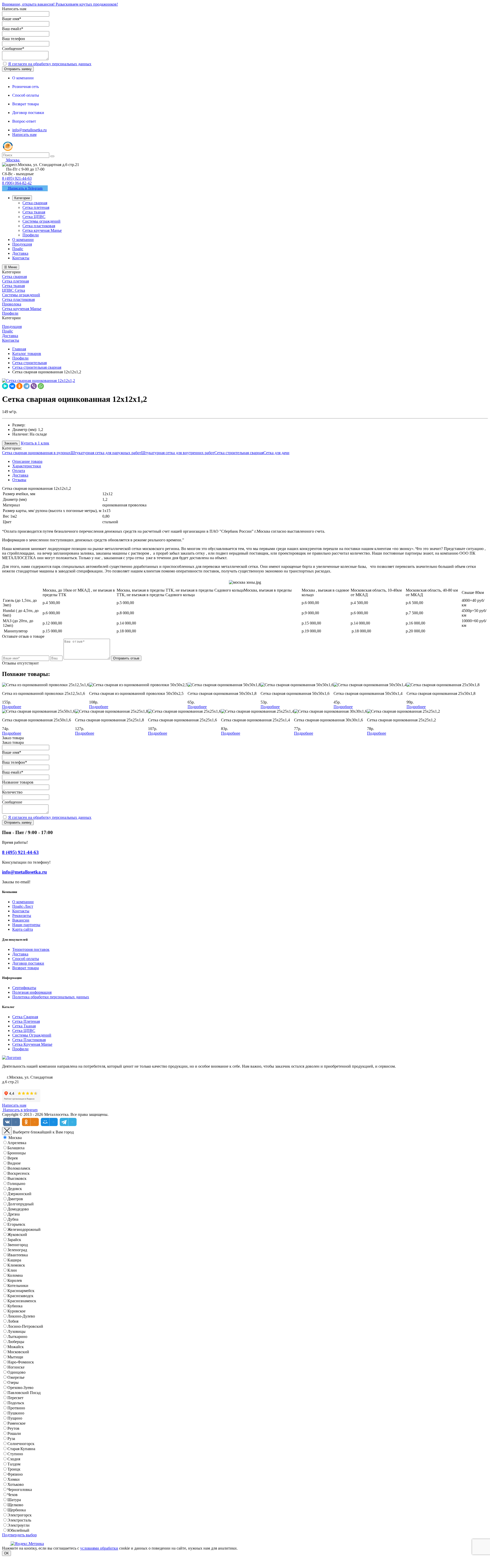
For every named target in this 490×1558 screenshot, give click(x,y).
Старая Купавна (21, 1449)
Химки (13, 1479)
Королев (14, 1280)
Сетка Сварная (25, 1017)
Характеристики (26, 466)
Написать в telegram (20, 1110)
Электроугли (18, 1525)
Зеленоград (17, 1250)
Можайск (15, 1347)
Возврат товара (25, 968)
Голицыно (16, 1183)
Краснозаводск (20, 1296)
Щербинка (16, 1510)
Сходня (13, 1459)
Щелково (15, 1505)
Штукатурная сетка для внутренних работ (177, 453)
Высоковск (17, 1178)
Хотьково (15, 1484)
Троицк (13, 1469)
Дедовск (14, 1188)
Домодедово (18, 1209)
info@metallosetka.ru (29, 130)
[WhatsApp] (41, 386)
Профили (20, 1049)
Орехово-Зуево (20, 1387)
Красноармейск (20, 1290)
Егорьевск (16, 1224)
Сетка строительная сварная (238, 453)
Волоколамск (18, 1168)
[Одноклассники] (19, 386)
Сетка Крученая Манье (32, 1044)
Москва (15, 1137)
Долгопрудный (20, 1204)
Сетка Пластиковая (29, 1040)
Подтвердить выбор (19, 1535)
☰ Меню (10, 267)
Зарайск (14, 1239)
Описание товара (27, 461)
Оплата (18, 470)
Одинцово (16, 1372)
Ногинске (15, 1367)
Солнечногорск (20, 1443)
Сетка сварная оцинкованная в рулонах (36, 453)
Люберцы (15, 1341)
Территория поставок (31, 949)
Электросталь (19, 1520)
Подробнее (11, 707)
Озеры (13, 1382)
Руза (11, 1438)
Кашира (14, 1260)
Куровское (16, 1311)
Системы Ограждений (31, 1035)
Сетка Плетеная (26, 1021)
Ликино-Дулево (21, 1316)
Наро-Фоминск (20, 1362)
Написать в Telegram (25, 188)
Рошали (14, 1433)
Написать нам (24, 134)
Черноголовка (19, 1489)
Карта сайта (22, 929)
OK (6, 1553)
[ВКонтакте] (12, 386)
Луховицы (16, 1331)
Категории (22, 198)
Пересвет (15, 1398)
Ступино (15, 1454)
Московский (18, 1352)
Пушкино (15, 1413)
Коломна (15, 1275)
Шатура (14, 1500)
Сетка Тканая (24, 1026)
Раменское (16, 1423)
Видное (14, 1163)
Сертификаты (24, 988)
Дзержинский (19, 1194)
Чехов (12, 1494)
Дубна (12, 1219)
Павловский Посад (24, 1392)
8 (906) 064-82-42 (17, 183)
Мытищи (15, 1357)
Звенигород (17, 1245)
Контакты (20, 911)
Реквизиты (21, 915)
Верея (12, 1158)
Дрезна (13, 1214)
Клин (12, 1270)
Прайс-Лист (22, 906)
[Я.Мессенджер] (5, 386)
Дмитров (15, 1199)
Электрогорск (19, 1515)
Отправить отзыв (126, 658)
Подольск (15, 1403)
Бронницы (16, 1153)
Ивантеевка (17, 1255)
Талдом (13, 1464)
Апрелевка (16, 1143)
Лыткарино (17, 1336)
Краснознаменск (21, 1301)
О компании (23, 902)
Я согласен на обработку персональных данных (49, 64)
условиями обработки (99, 1548)
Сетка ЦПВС (23, 1030)
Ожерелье (15, 1377)
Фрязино (15, 1474)
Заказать (11, 443)
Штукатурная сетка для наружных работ (106, 453)
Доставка (20, 475)
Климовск (16, 1265)
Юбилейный (18, 1530)
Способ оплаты (25, 958)
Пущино (14, 1418)
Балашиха (15, 1148)
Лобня (12, 1321)
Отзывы (19, 480)
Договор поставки (28, 963)
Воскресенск (18, 1173)
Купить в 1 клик (35, 443)
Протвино (16, 1408)
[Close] (7, 1131)
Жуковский (17, 1234)
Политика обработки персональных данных (50, 997)
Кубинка (14, 1306)
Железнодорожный (24, 1229)
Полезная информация (32, 992)
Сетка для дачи (276, 453)
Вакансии (20, 920)
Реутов (13, 1428)
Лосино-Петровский (25, 1326)
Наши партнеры (26, 925)
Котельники (17, 1285)
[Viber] (34, 386)
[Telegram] (26, 386)
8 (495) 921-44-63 (17, 178)
